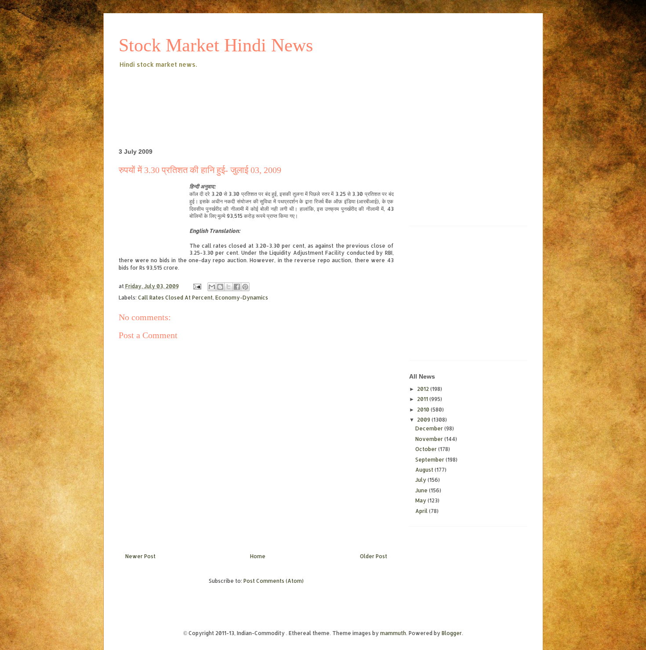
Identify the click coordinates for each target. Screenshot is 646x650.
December (429, 428)
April (422, 511)
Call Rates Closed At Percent (175, 297)
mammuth (393, 633)
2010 (424, 409)
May (421, 500)
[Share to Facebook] (236, 286)
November (429, 439)
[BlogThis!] (220, 286)
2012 (423, 389)
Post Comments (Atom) (273, 581)
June (422, 490)
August (425, 469)
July (421, 480)
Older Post (373, 556)
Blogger (452, 633)
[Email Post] (197, 286)
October (426, 449)
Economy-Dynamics (241, 297)
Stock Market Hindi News (216, 45)
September (430, 459)
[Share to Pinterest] (245, 286)
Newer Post (140, 556)
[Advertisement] (279, 94)
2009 (424, 419)
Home (257, 556)
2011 (423, 399)
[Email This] (211, 286)
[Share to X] (228, 286)
